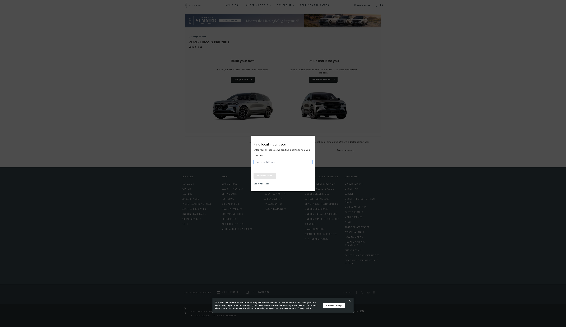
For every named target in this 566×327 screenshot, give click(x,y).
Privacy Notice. (304, 308)
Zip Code (258, 155)
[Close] (350, 303)
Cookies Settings (334, 305)
